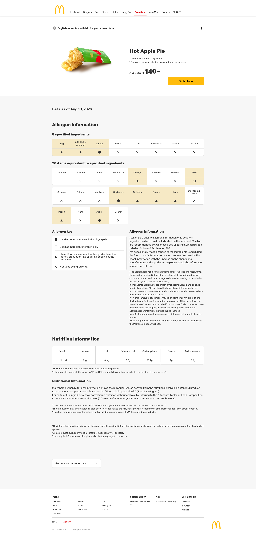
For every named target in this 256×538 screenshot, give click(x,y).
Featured (75, 12)
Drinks (114, 12)
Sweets (166, 12)
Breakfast (140, 12)
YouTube (185, 510)
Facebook (186, 501)
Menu (56, 496)
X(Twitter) (186, 506)
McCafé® (56, 513)
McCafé (177, 12)
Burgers (87, 12)
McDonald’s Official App (166, 501)
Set (97, 12)
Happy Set (126, 12)
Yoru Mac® (82, 509)
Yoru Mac (154, 12)
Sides (105, 12)
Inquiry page (107, 436)
